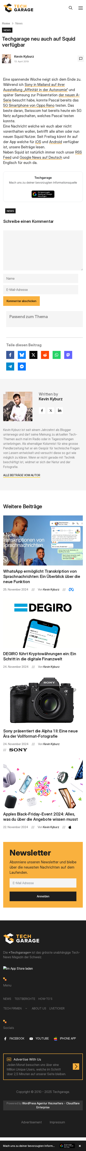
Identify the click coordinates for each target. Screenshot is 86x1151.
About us (39, 1008)
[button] (43, 1146)
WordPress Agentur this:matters (42, 1103)
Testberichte (24, 998)
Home (6, 23)
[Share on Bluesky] (22, 355)
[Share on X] (33, 355)
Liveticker (57, 1008)
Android (55, 142)
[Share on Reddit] (45, 355)
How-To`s (45, 998)
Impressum (57, 1122)
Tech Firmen (12, 1008)
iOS (38, 142)
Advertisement (31, 1122)
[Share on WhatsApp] (57, 355)
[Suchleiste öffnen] (70, 8)
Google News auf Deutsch (41, 157)
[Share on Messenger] (22, 367)
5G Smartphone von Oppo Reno (28, 105)
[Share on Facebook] (10, 355)
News (19, 23)
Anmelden (43, 896)
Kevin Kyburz (24, 56)
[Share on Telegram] (10, 367)
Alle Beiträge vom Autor (21, 475)
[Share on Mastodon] (68, 355)
